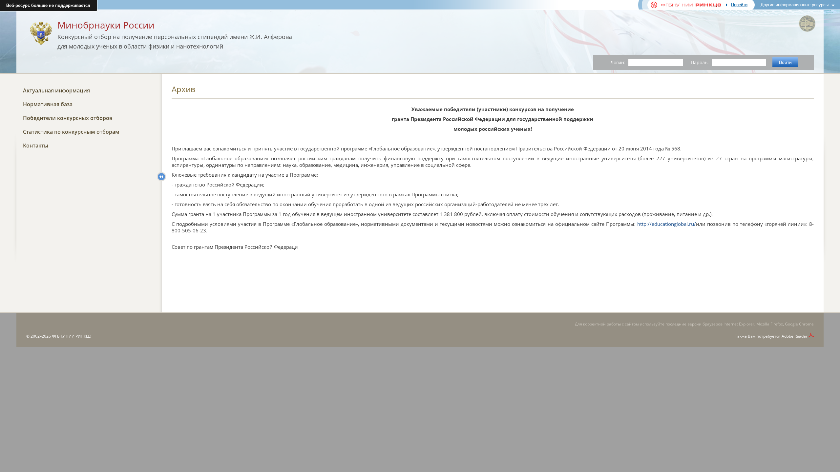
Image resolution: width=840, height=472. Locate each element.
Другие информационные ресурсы (795, 4)
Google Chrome (799, 324)
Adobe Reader (795, 336)
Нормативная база (48, 104)
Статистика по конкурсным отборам (71, 131)
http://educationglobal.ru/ (666, 224)
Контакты (35, 145)
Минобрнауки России (106, 25)
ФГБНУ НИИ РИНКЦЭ (72, 336)
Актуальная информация (56, 90)
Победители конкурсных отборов (68, 118)
